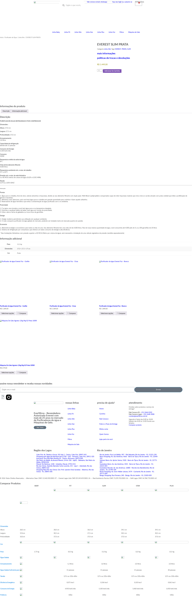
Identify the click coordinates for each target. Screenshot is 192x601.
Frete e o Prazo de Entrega (108, 424)
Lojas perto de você (106, 439)
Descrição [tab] (6, 111)
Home (101, 409)
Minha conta (103, 429)
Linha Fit (67, 32)
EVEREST (118, 49)
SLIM (129, 49)
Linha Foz (112, 32)
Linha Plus (100, 32)
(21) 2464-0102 (146, 412)
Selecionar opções (8, 313)
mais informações (106, 53)
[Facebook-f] (3, 397)
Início (1, 37)
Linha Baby (56, 32)
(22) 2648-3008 (149, 414)
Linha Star (89, 32)
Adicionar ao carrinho (112, 71)
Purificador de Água (11, 37)
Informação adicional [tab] (19, 111)
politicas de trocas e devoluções (113, 58)
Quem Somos (104, 434)
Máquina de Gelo (134, 32)
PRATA (124, 49)
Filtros (122, 32)
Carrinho (102, 414)
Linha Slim (78, 32)
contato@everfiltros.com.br (138, 416)
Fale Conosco (103, 419)
